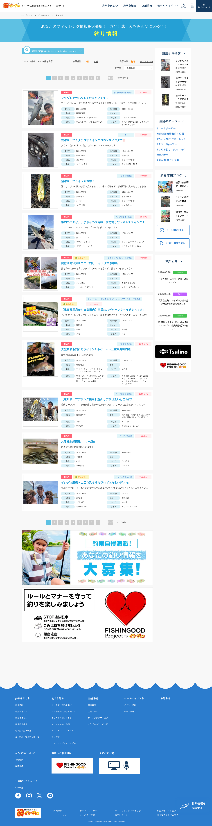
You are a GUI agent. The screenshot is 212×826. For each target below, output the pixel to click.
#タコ (160, 144)
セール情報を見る (174, 230)
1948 (110, 78)
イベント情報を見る (175, 243)
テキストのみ (146, 61)
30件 (96, 61)
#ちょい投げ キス (166, 139)
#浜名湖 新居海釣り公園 (170, 134)
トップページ (26, 15)
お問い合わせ (121, 815)
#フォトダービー (166, 128)
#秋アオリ (162, 155)
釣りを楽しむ (44, 15)
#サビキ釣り (164, 149)
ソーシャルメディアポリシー (129, 811)
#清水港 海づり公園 (168, 160)
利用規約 (58, 811)
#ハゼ (182, 139)
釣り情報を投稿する (199, 806)
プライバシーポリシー (90, 811)
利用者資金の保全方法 (167, 815)
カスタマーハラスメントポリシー (173, 811)
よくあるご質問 (87, 815)
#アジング (179, 149)
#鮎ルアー (171, 144)
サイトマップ (60, 815)
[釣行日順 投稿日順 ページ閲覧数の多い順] (138, 67)
